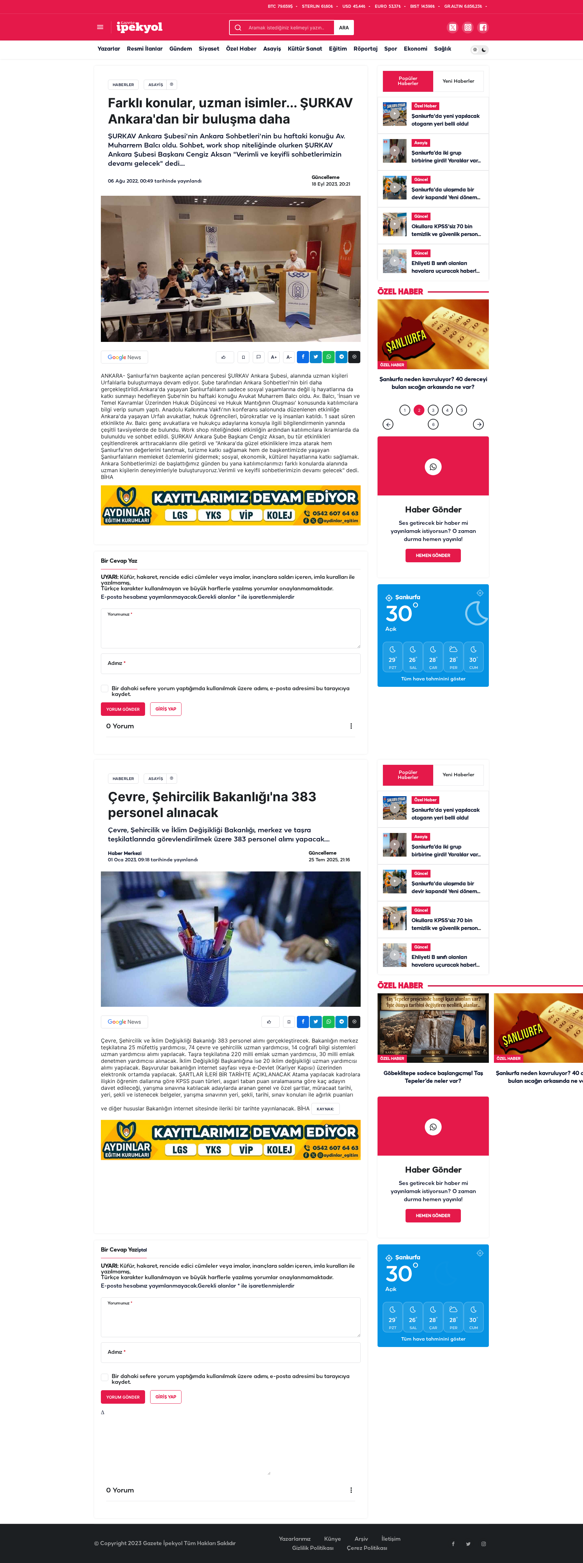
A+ (274, 357)
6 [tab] (433, 438)
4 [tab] (447, 424)
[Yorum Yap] (259, 357)
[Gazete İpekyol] (139, 27)
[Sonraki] (478, 438)
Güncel (421, 180)
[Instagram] (483, 1543)
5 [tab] (462, 424)
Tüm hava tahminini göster (433, 693)
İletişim (391, 1539)
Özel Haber (241, 49)
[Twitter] (468, 1543)
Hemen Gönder (433, 569)
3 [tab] (433, 424)
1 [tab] (405, 424)
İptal (142, 1250)
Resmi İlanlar (145, 49)
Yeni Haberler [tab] (458, 81)
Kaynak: (325, 1109)
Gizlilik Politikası (312, 1548)
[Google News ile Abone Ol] (124, 357)
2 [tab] (419, 424)
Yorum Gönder (123, 709)
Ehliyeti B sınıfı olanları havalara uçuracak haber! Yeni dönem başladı (444, 271)
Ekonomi (415, 49)
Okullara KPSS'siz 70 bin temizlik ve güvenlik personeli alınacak (447, 234)
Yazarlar (109, 49)
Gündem (180, 49)
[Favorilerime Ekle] (243, 357)
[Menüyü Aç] (100, 27)
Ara (344, 27)
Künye (332, 1539)
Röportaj (366, 49)
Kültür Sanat (305, 49)
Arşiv (361, 1539)
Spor (390, 49)
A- (289, 357)
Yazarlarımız (295, 1539)
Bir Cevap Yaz (119, 561)
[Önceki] (388, 438)
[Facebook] (453, 1543)
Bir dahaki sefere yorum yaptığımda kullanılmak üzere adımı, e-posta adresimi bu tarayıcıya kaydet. (231, 691)
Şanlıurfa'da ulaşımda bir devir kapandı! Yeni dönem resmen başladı (444, 197)
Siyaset (209, 49)
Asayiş (272, 49)
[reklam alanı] (231, 505)
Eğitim (338, 49)
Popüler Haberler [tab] (408, 81)
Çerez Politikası (367, 1548)
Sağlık (442, 49)
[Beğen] (225, 357)
